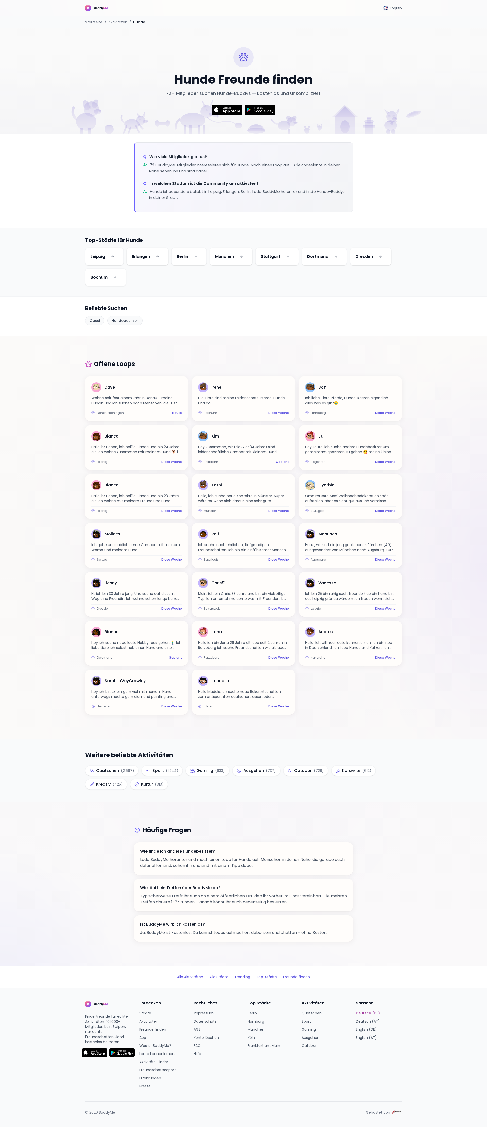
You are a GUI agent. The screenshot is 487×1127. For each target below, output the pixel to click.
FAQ (197, 1045)
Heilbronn (211, 462)
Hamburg (256, 1021)
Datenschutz (205, 1021)
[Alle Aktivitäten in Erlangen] (157, 256)
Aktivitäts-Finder (153, 1061)
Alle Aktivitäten (190, 976)
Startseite (93, 22)
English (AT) (366, 1037)
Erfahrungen (150, 1078)
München (224, 256)
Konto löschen (206, 1037)
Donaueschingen (110, 413)
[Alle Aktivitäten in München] (241, 256)
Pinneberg (318, 413)
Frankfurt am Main (264, 1045)
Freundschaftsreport (157, 1070)
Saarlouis (211, 560)
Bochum (99, 277)
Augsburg (318, 560)
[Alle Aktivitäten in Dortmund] (336, 256)
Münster (210, 511)
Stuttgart (270, 256)
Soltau (102, 560)
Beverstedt (212, 609)
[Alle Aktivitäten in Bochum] (115, 277)
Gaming (309, 1029)
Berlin (182, 256)
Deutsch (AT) (368, 1021)
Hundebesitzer (125, 320)
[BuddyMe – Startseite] (100, 8)
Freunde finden (296, 976)
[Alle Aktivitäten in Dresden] (380, 256)
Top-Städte (266, 976)
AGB (197, 1029)
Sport (306, 1021)
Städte (145, 1013)
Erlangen (141, 256)
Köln (251, 1037)
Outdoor (309, 1045)
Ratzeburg (212, 658)
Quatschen (312, 1013)
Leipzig (98, 256)
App (142, 1037)
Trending (242, 976)
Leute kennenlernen (157, 1053)
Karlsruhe (318, 658)
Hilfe (197, 1053)
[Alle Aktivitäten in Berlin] (195, 256)
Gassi (95, 320)
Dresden (364, 256)
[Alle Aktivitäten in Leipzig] (112, 256)
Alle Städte (218, 976)
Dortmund (317, 256)
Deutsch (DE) (368, 1013)
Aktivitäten (117, 22)
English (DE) (366, 1029)
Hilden (208, 706)
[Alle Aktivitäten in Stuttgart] (287, 256)
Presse (145, 1086)
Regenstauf (320, 462)
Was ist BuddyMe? (155, 1045)
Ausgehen (310, 1037)
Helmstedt (105, 706)
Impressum (204, 1013)
